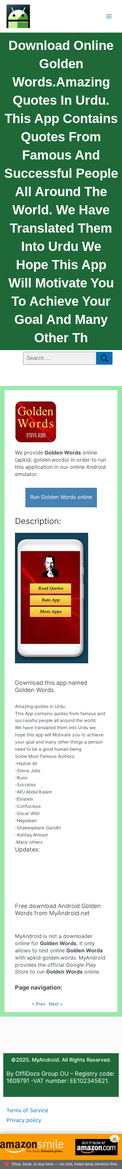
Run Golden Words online (61, 497)
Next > (56, 1004)
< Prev (39, 1004)
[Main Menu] (109, 16)
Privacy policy (24, 1120)
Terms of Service (27, 1110)
